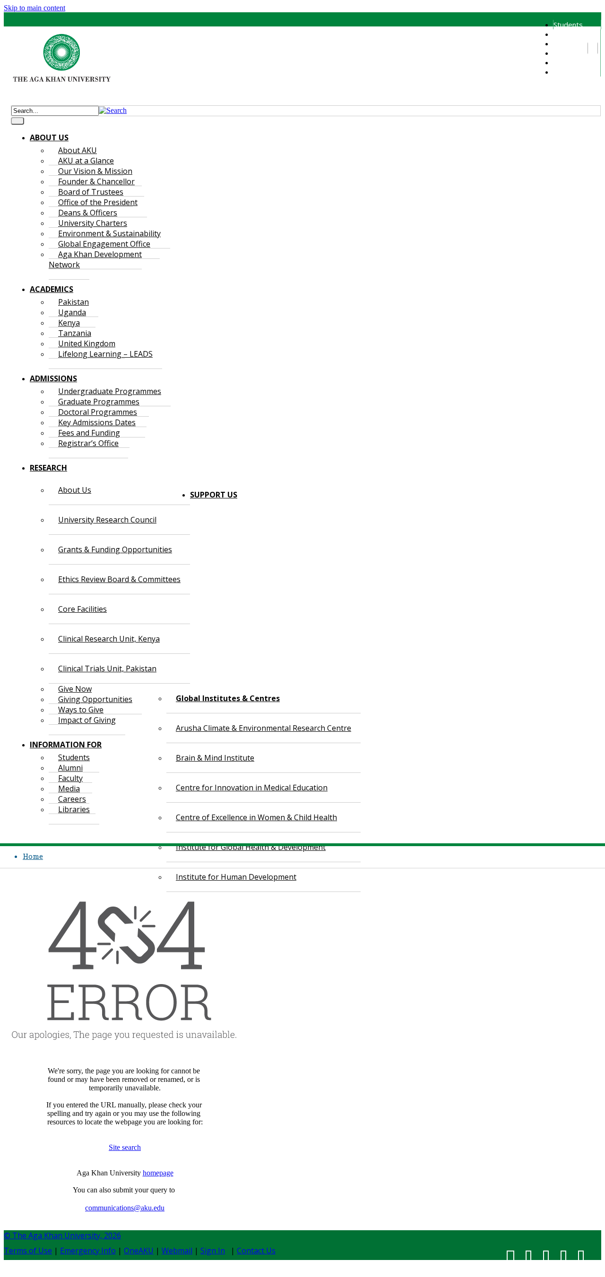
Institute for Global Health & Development (251, 847)
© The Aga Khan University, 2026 (62, 1235)
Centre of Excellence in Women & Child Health (256, 817)
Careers (566, 62)
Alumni (563, 34)
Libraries (567, 72)
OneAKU (139, 1250)
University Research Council (107, 519)
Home (33, 856)
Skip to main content (34, 8)
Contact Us (256, 1250)
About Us (74, 490)
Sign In (212, 1250)
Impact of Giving (87, 720)
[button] (113, 110)
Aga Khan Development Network (95, 259)
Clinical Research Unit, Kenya (109, 639)
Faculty (564, 43)
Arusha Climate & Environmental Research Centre (263, 728)
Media (563, 53)
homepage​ (158, 1173)
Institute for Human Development (236, 877)
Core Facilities (82, 609)
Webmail (177, 1250)
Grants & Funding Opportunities (115, 549)
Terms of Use (28, 1250)
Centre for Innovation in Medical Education (252, 787)
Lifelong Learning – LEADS (105, 354)
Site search (125, 1147)
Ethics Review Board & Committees (119, 579)
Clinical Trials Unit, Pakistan (107, 668)
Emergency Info (88, 1250)
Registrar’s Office (88, 443)
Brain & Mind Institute (215, 758)
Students (568, 24)
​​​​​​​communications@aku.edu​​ (124, 1208)
